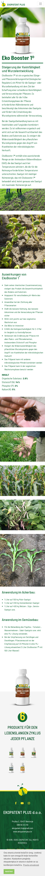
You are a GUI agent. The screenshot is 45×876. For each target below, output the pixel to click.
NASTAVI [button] (9, 872)
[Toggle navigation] (40, 3)
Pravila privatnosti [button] (31, 865)
